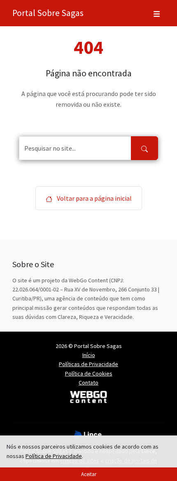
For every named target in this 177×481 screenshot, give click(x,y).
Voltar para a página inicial (94, 198)
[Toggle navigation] (157, 13)
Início (88, 355)
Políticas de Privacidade (88, 364)
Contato (88, 382)
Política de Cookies (88, 373)
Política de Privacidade (54, 456)
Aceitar (88, 474)
